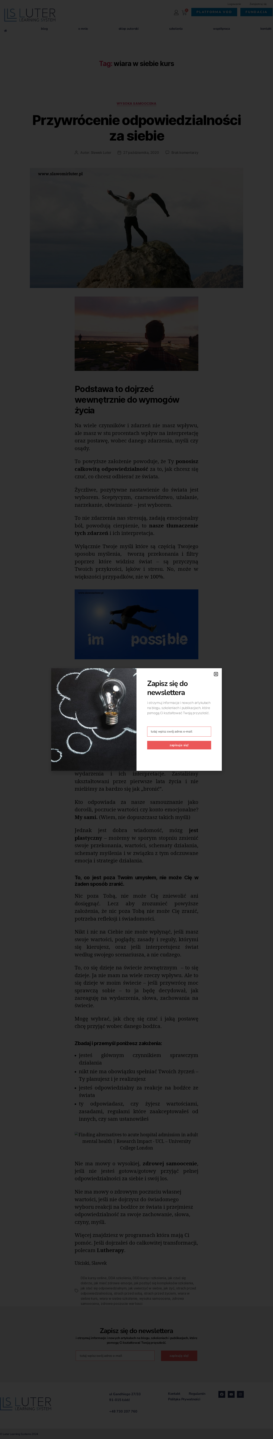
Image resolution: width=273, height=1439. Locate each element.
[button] (216, 674)
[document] (136, 719)
